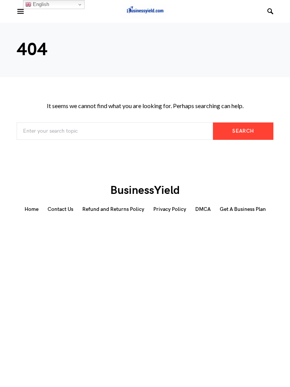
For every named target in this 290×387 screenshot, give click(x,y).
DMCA (203, 209)
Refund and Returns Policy (113, 209)
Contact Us (60, 209)
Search (243, 131)
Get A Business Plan (243, 209)
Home (32, 209)
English (40, 4)
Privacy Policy (169, 209)
